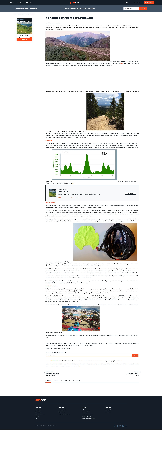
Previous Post (49, 372)
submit (143, 8)
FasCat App (38, 412)
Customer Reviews (39, 414)
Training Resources (86, 416)
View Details (24, 39)
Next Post (136, 372)
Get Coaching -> (149, 2)
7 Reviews (78, 197)
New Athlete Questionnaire (88, 418)
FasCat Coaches (85, 409)
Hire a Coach (85, 412)
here (73, 183)
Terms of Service (63, 409)
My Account (61, 412)
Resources (28, 2)
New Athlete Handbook (87, 414)
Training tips (25, 14)
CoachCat (10, 2)
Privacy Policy (108, 412)
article (31, 14)
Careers (37, 416)
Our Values (38, 409)
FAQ (36, 418)
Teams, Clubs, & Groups (64, 414)
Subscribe (135, 355)
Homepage (17, 14)
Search (126, 2)
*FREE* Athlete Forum (54, 361)
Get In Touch (108, 409)
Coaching (19, 2)
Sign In (136, 2)
